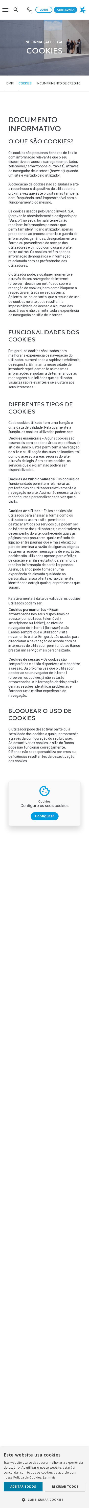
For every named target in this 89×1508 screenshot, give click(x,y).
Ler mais (49, 1477)
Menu (5, 7)
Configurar (44, 816)
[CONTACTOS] (29, 10)
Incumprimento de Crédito (59, 83)
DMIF (10, 83)
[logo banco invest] (84, 10)
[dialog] (44, 1477)
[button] (44, 1499)
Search (16, 7)
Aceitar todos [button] (23, 1486)
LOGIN (44, 9)
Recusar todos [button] (65, 1486)
